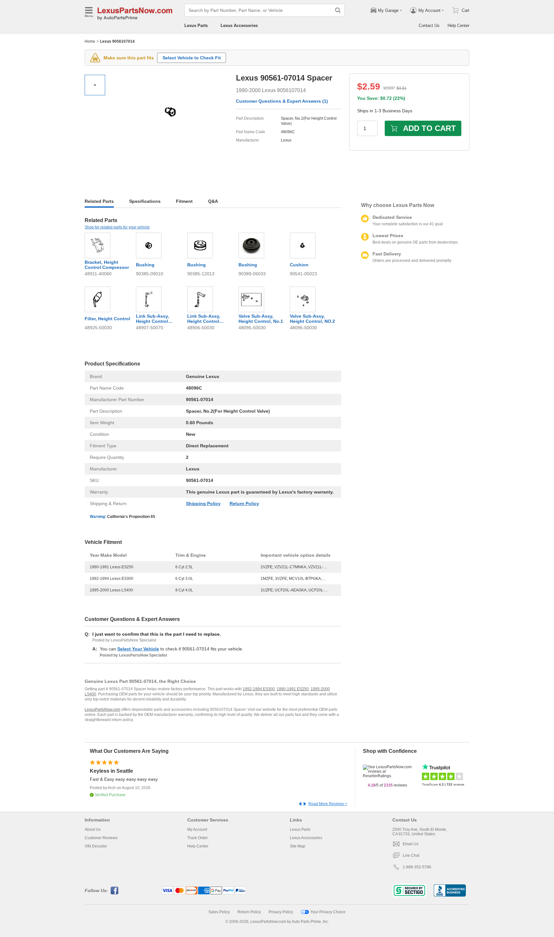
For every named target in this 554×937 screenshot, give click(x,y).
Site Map (297, 846)
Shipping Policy (203, 503)
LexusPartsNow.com (102, 709)
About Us (93, 829)
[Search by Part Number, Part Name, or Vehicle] (338, 10)
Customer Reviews (101, 838)
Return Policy (244, 503)
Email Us (410, 844)
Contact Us (429, 25)
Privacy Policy (281, 912)
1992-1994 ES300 (259, 689)
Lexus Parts (196, 25)
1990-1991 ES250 (293, 689)
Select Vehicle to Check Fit (192, 57)
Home (90, 41)
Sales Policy (219, 912)
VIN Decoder (96, 846)
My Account (197, 829)
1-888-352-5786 (417, 867)
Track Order (197, 838)
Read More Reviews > (327, 804)
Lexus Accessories (239, 25)
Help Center (458, 25)
